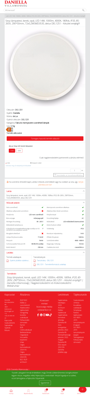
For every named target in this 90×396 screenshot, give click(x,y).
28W (19, 151)
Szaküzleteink (10, 323)
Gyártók (7, 328)
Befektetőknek (25, 332)
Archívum (61, 308)
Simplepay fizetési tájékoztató (77, 312)
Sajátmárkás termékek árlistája (62, 317)
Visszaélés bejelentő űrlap (24, 339)
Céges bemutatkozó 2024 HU (25, 347)
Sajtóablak (9, 325)
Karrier (22, 325)
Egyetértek (45, 383)
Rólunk (7, 330)
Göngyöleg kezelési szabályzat (24, 315)
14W (12, 151)
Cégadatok (24, 335)
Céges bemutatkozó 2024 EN (25, 354)
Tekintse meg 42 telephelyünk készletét (18, 166)
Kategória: (28, 123)
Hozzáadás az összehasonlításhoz (69, 175)
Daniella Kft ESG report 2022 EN (62, 344)
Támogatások (78, 337)
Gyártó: (13, 113)
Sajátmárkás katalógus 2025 (62, 302)
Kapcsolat (8, 320)
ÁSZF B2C (23, 300)
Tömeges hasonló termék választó (45, 138)
